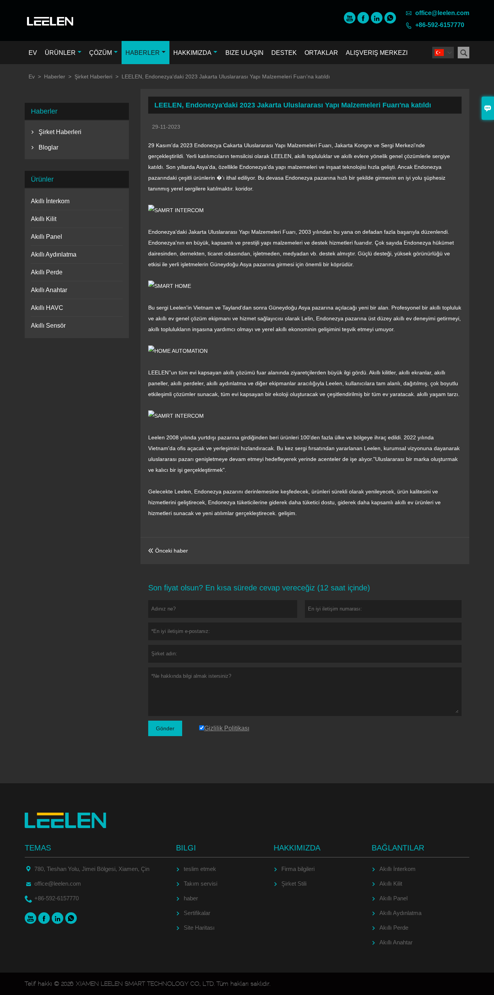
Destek (284, 52)
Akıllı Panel (46, 236)
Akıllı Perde (47, 272)
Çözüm (100, 52)
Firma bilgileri (298, 869)
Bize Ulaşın (244, 52)
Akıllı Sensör (48, 325)
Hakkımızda (192, 52)
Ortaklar (321, 52)
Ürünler (60, 52)
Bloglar (48, 147)
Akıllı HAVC (47, 307)
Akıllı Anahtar (49, 290)
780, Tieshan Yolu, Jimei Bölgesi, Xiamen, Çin (91, 869)
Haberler (142, 52)
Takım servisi (200, 883)
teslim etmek (200, 869)
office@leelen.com (442, 13)
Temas (38, 848)
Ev (33, 52)
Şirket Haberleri (93, 76)
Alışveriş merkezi (377, 52)
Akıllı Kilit (43, 219)
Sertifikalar (197, 913)
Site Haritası (199, 927)
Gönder (165, 728)
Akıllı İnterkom (50, 201)
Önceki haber (168, 551)
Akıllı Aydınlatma (53, 254)
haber (191, 898)
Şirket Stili (293, 883)
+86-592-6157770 (439, 25)
